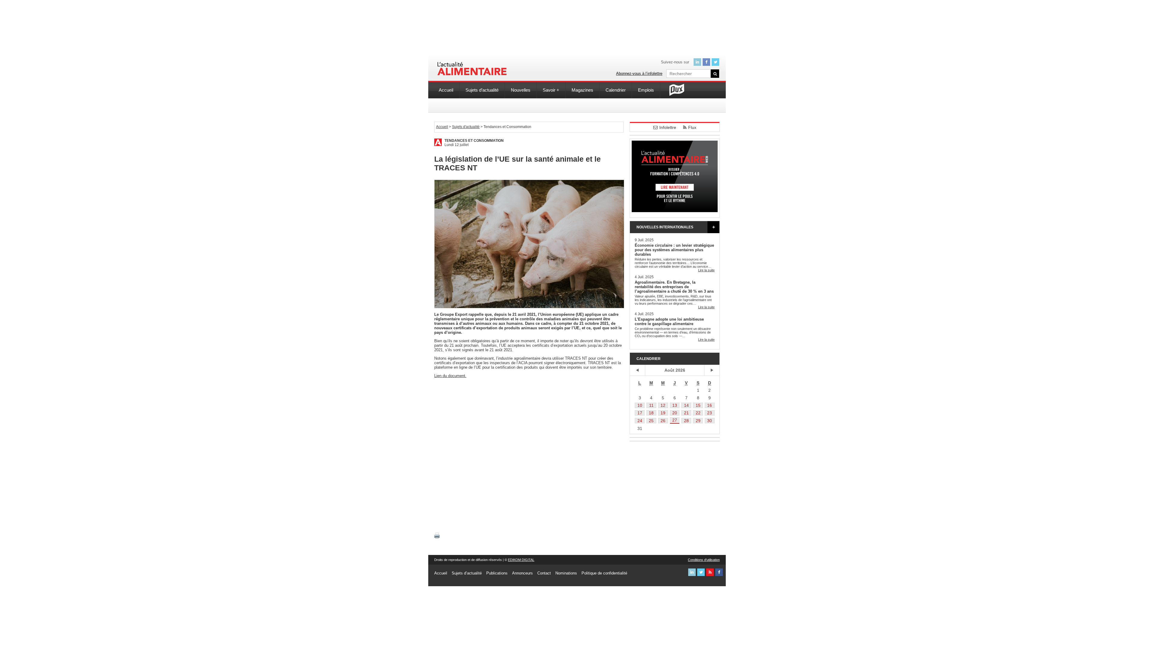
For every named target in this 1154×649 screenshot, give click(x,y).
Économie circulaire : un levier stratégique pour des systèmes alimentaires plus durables (674, 250)
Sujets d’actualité (482, 90)
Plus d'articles (713, 227)
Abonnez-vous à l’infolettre (639, 73)
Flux (692, 127)
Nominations (566, 573)
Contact (544, 573)
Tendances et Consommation (474, 141)
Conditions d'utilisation (704, 560)
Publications (497, 573)
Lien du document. (450, 375)
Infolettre (667, 127)
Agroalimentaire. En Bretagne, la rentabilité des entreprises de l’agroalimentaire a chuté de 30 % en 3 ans (674, 287)
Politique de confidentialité (604, 573)
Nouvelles (520, 90)
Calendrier (616, 90)
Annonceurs (522, 573)
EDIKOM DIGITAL (521, 560)
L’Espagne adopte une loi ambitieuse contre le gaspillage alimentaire (669, 321)
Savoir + (551, 90)
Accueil (446, 90)
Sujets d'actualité (466, 127)
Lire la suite (706, 270)
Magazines (582, 90)
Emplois (646, 90)
